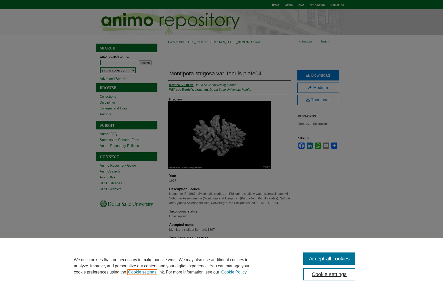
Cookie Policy (234, 272)
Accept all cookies (329, 258)
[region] (221, 266)
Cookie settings (142, 272)
